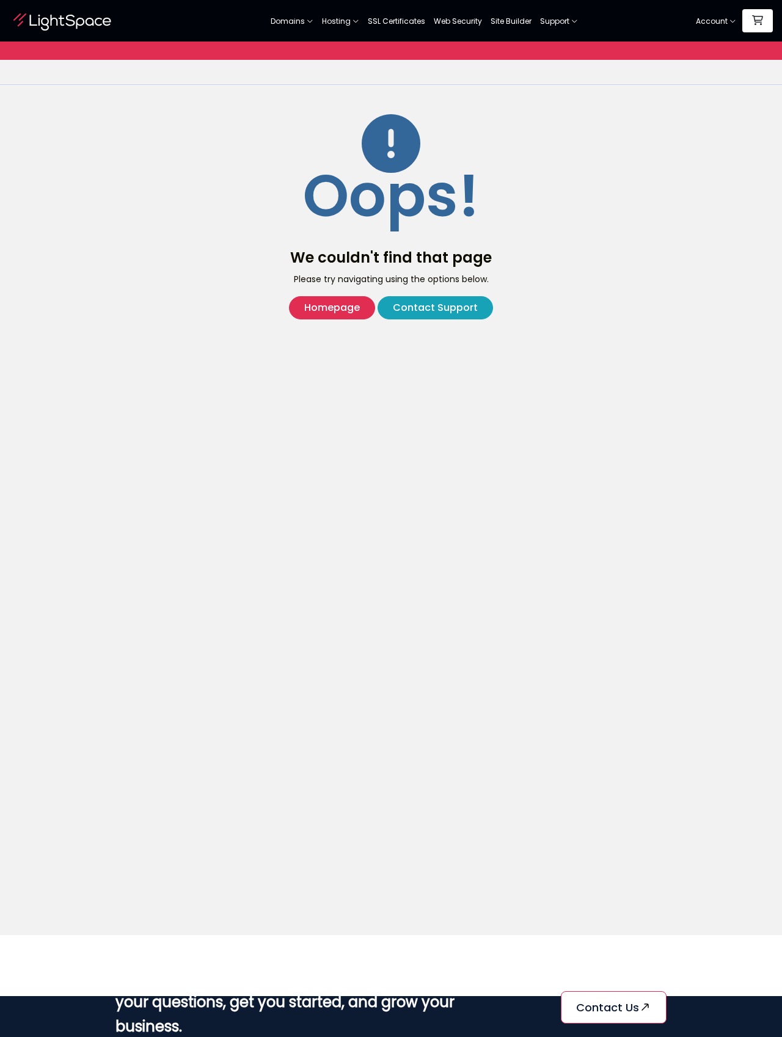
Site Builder (511, 21)
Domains (289, 21)
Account (712, 21)
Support (555, 21)
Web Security (458, 21)
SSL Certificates (396, 21)
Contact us (607, 1007)
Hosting (337, 21)
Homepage (332, 307)
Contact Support (435, 307)
